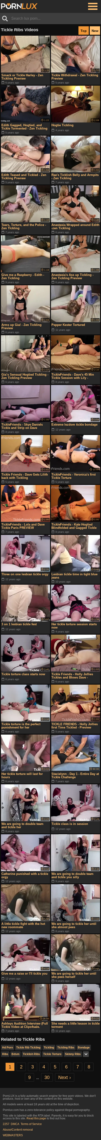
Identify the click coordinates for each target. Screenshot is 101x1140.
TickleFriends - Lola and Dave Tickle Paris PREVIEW (23, 526)
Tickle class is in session (69, 824)
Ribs (5, 1054)
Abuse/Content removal (18, 1129)
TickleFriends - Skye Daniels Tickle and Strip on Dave (22, 426)
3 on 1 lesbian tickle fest (19, 624)
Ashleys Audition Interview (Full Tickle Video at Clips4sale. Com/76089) (24, 1025)
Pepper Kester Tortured (68, 325)
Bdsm (15, 1054)
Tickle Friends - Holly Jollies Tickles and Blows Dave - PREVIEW (72, 675)
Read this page (36, 1118)
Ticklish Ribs (31, 1054)
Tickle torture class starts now (23, 674)
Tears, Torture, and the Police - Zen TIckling (23, 226)
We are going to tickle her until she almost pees (73, 925)
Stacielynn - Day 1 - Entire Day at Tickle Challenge (75, 775)
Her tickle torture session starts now (74, 625)
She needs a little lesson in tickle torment (75, 1025)
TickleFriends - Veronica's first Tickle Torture (73, 476)
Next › (64, 1077)
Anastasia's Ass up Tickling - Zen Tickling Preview (72, 276)
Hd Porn (7, 1047)
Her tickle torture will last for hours (22, 775)
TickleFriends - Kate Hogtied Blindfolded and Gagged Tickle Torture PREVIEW (74, 526)
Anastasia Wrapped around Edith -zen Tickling (75, 226)
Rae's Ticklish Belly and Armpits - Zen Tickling (75, 176)
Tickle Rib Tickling (28, 1047)
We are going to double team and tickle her (22, 825)
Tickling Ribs (65, 1047)
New (95, 31)
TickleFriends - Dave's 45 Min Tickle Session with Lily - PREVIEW (72, 376)
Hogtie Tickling (62, 125)
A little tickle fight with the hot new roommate (23, 925)
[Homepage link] (19, 6)
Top (84, 31)
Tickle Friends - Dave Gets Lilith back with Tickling (24, 476)
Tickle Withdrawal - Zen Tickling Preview (74, 76)
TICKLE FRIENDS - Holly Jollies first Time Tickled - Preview (74, 725)
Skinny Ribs (73, 1054)
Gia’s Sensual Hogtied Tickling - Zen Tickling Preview (24, 376)
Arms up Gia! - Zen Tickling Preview (21, 326)
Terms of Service (31, 1124)
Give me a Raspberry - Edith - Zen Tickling (22, 276)
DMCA (15, 1124)
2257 (6, 1124)
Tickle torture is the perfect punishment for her (20, 725)
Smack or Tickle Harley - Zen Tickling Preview (22, 76)
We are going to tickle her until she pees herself (73, 975)
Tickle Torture (52, 1054)
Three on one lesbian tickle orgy (24, 574)
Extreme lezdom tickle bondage (74, 424)
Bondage (84, 1047)
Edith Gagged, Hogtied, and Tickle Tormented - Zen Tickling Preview (24, 126)
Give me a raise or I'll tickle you (24, 973)
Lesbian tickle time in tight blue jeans (74, 575)
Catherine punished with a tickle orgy (24, 875)
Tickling (49, 1047)
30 (47, 1077)
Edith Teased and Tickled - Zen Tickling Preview (23, 176)
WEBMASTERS (13, 1135)
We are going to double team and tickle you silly (72, 875)
